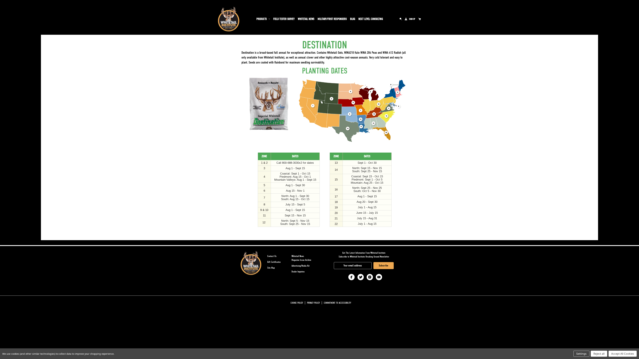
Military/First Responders (332, 19)
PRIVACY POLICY (313, 302)
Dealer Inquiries (298, 271)
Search (401, 19)
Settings (581, 354)
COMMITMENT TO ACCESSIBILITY (337, 302)
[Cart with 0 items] (419, 19)
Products (261, 19)
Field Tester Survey (284, 19)
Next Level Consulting (370, 19)
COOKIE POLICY (297, 302)
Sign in (406, 19)
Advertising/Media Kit (301, 265)
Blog (352, 19)
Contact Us (272, 256)
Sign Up (412, 19)
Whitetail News (306, 19)
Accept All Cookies (622, 354)
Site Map (271, 267)
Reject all (599, 354)
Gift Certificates (274, 261)
